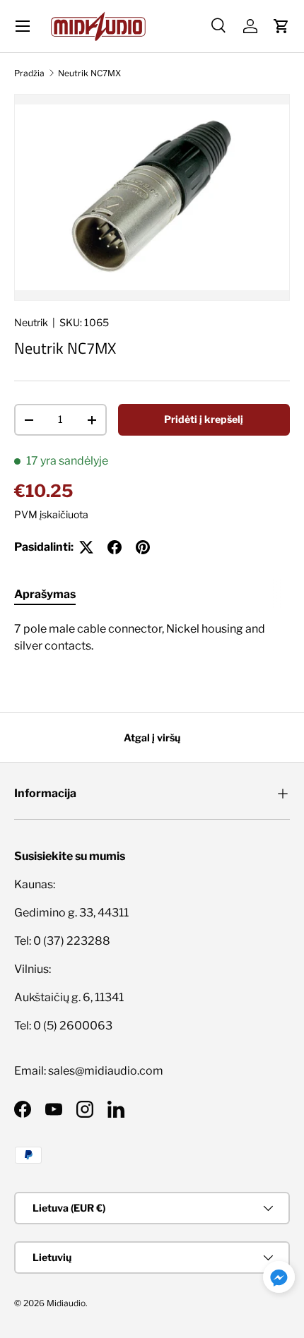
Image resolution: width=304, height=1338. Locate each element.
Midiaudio (66, 1303)
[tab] (45, 594)
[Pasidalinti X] (86, 547)
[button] (281, 26)
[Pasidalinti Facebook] (114, 547)
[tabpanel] (152, 643)
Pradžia (29, 73)
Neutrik (31, 322)
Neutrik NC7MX (89, 73)
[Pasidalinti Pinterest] (143, 547)
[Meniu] (22, 26)
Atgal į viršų (152, 737)
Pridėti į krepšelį (203, 419)
